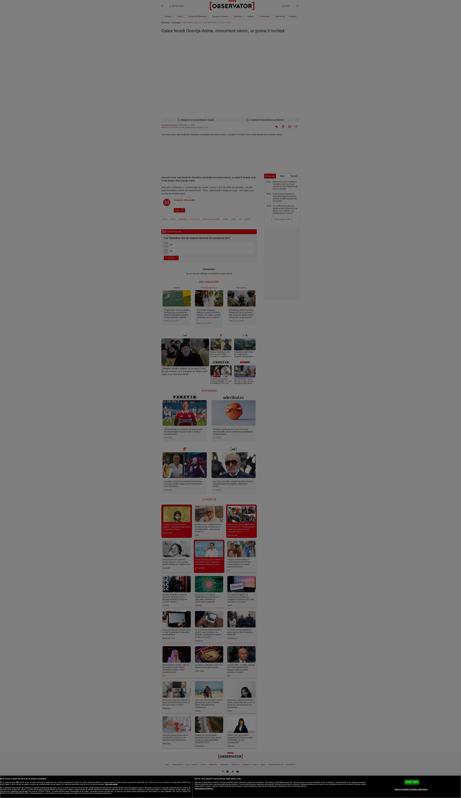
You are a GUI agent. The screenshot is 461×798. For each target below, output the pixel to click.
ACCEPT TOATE (412, 782)
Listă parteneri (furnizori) (203, 788)
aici (26, 791)
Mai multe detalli (111, 784)
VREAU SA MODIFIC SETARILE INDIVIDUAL (411, 789)
